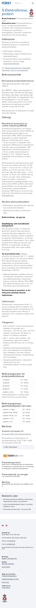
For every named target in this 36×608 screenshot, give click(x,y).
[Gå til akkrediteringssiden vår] (4, 598)
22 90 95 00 (11, 541)
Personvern (5, 582)
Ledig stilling (6, 588)
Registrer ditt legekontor (9, 558)
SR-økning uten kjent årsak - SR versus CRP (17, 509)
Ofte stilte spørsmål (8, 563)
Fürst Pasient (6, 567)
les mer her (20, 217)
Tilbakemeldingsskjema (9, 576)
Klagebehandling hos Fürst (10, 579)
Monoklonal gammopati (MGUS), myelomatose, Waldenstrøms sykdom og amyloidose (18, 500)
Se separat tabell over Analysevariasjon (16, 434)
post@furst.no (11, 544)
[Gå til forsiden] (12, 3)
